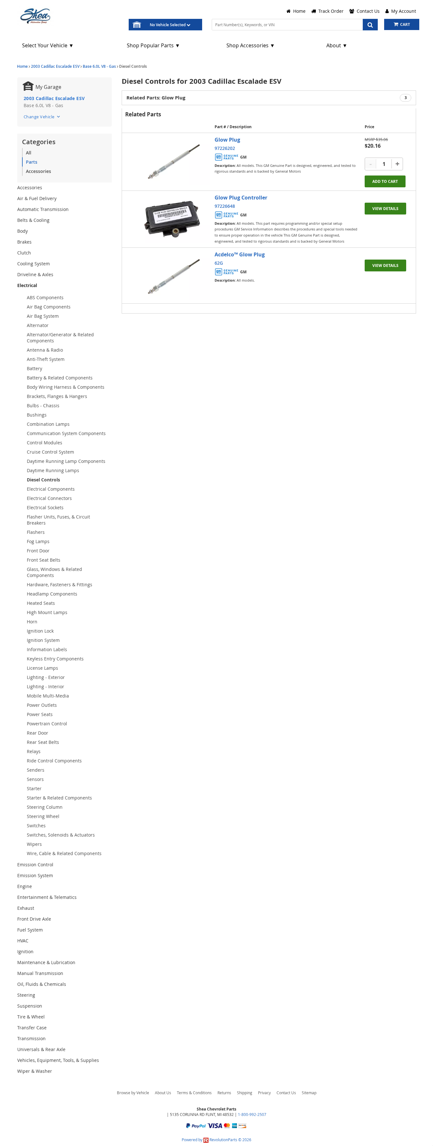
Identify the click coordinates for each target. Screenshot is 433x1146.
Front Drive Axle (34, 919)
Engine (24, 886)
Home (22, 66)
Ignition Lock (40, 631)
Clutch (24, 253)
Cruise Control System (50, 452)
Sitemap (309, 1092)
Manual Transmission (40, 973)
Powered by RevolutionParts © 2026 (216, 1139)
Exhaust (25, 908)
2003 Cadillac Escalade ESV (55, 66)
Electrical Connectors (49, 498)
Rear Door (37, 733)
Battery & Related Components (60, 378)
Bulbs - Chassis (43, 405)
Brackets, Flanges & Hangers (57, 396)
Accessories (38, 171)
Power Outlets (42, 705)
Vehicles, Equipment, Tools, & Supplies (58, 1060)
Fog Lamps (38, 541)
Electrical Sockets (45, 507)
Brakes (24, 242)
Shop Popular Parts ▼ (153, 45)
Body (22, 231)
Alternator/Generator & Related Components (60, 337)
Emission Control (35, 864)
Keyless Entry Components (55, 659)
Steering (26, 995)
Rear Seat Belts (43, 742)
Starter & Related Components (59, 798)
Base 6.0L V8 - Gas (99, 66)
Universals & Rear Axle (41, 1049)
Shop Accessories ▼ (250, 45)
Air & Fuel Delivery (37, 198)
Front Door (38, 551)
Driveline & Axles (35, 274)
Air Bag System (43, 316)
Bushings (37, 415)
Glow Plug (227, 139)
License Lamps (42, 668)
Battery (34, 368)
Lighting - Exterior (46, 677)
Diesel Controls (43, 480)
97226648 (225, 206)
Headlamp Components (52, 594)
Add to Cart (385, 181)
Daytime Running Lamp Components (66, 461)
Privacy (264, 1092)
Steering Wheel (43, 816)
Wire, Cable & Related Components (64, 853)
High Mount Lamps (47, 612)
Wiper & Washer (34, 1071)
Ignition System (43, 640)
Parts (31, 162)
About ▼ (336, 45)
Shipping (244, 1092)
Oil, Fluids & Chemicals (41, 984)
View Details (385, 208)
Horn (32, 622)
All (28, 153)
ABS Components (45, 297)
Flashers (36, 532)
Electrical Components (51, 489)
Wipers (34, 844)
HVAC (22, 941)
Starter (34, 788)
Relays (34, 751)
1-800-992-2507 (252, 1114)
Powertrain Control (47, 724)
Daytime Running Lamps (53, 470)
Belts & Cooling (33, 220)
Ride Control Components (54, 761)
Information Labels (47, 649)
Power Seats (40, 714)
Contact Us (286, 1092)
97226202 (225, 148)
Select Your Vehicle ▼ (48, 45)
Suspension (29, 1006)
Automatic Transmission (43, 209)
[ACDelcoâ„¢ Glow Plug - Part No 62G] (173, 275)
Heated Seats (41, 603)
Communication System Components (66, 433)
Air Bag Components (49, 307)
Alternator (38, 325)
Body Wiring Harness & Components (65, 387)
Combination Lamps (48, 424)
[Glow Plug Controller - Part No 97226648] (173, 218)
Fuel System (30, 930)
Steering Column (45, 807)
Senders (35, 770)
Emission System (35, 875)
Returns (224, 1092)
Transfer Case (32, 1028)
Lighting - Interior (45, 686)
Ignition (25, 951)
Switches (36, 825)
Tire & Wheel (31, 1017)
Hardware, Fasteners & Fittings (59, 584)
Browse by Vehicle (133, 1092)
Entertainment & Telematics (47, 897)
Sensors (35, 779)
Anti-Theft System (46, 359)
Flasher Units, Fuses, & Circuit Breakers (58, 520)
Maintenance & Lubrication (46, 962)
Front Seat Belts (43, 560)
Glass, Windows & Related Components (54, 572)
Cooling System (33, 264)
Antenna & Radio (45, 350)
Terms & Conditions (194, 1092)
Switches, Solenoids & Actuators (61, 835)
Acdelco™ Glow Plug (240, 254)
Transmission (31, 1038)
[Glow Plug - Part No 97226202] (173, 160)
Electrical (27, 285)
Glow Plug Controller (241, 197)
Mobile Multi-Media (48, 696)
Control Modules (44, 443)
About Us (163, 1092)
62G (219, 263)
